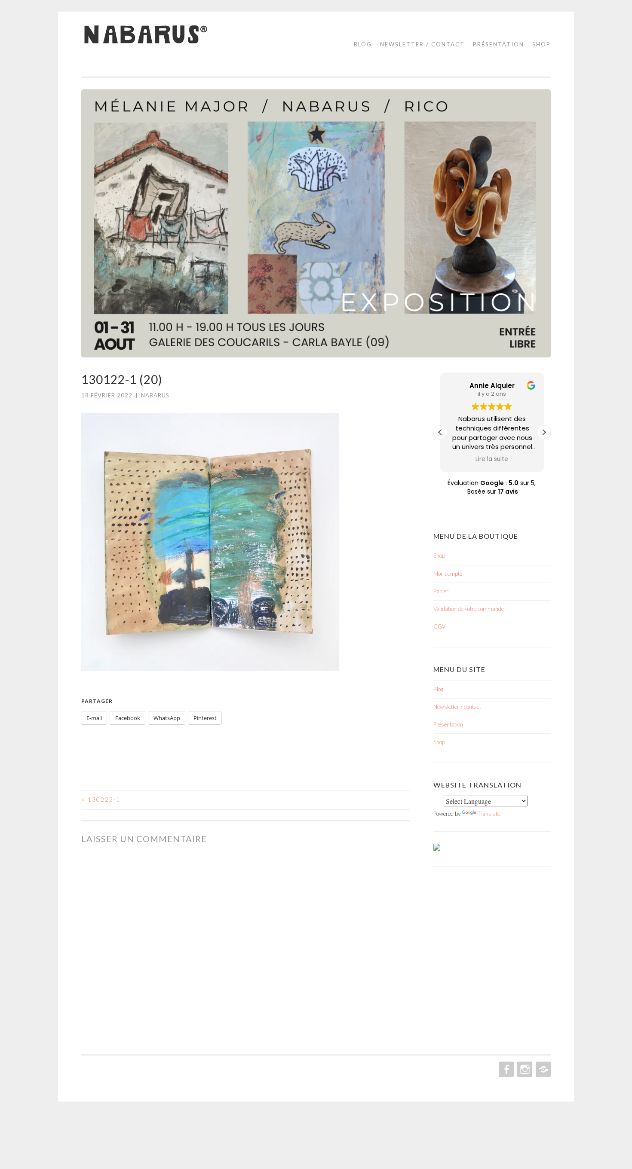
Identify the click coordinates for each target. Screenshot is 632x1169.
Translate (489, 813)
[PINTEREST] (542, 1069)
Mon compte (447, 573)
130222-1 (100, 799)
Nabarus (155, 395)
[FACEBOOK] (505, 1069)
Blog (363, 44)
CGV (439, 626)
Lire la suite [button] (492, 459)
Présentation (498, 44)
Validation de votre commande (468, 608)
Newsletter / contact (422, 44)
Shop (541, 44)
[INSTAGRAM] (523, 1069)
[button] (543, 432)
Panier (440, 591)
